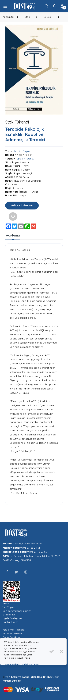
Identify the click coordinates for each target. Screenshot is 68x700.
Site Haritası (9, 614)
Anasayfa (8, 16)
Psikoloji (47, 16)
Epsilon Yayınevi (26, 158)
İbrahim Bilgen (21, 151)
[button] (46, 5)
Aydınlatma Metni (12, 633)
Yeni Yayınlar (9, 607)
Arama (6, 603)
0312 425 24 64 (31, 547)
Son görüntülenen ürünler (17, 610)
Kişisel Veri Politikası (14, 629)
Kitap (27, 16)
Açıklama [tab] (13, 235)
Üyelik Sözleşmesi (12, 618)
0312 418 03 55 (38, 551)
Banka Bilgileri (10, 622)
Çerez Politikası (11, 637)
